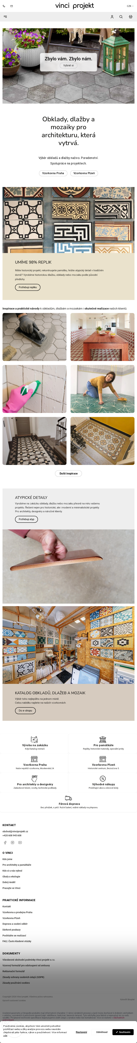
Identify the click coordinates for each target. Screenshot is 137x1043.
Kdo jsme (7, 882)
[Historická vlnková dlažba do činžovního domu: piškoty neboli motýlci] (34, 464)
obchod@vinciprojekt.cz (15, 855)
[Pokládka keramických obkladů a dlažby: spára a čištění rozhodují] (34, 361)
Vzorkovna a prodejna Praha (17, 936)
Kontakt (7, 930)
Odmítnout (102, 1032)
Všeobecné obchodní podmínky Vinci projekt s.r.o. (29, 983)
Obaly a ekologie (11, 900)
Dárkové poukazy (12, 953)
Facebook (5, 866)
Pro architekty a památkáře (17, 888)
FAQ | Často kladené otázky (17, 964)
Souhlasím (124, 1032)
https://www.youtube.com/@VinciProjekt (20, 866)
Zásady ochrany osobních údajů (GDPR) (23, 1000)
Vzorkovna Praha (53, 197)
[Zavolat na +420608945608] (5, 6)
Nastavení (81, 1032)
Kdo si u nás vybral (12, 894)
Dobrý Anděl (9, 905)
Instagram (12, 866)
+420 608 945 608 (12, 859)
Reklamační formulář (14, 995)
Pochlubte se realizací (14, 959)
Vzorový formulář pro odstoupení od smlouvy (26, 989)
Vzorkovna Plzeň (84, 197)
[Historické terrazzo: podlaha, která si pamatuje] (102, 361)
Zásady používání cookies (16, 1006)
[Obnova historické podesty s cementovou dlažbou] (102, 464)
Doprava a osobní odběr (15, 947)
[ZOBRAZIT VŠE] (68, 497)
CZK (129, 6)
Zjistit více (68, 78)
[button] (9, 78)
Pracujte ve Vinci (11, 911)
